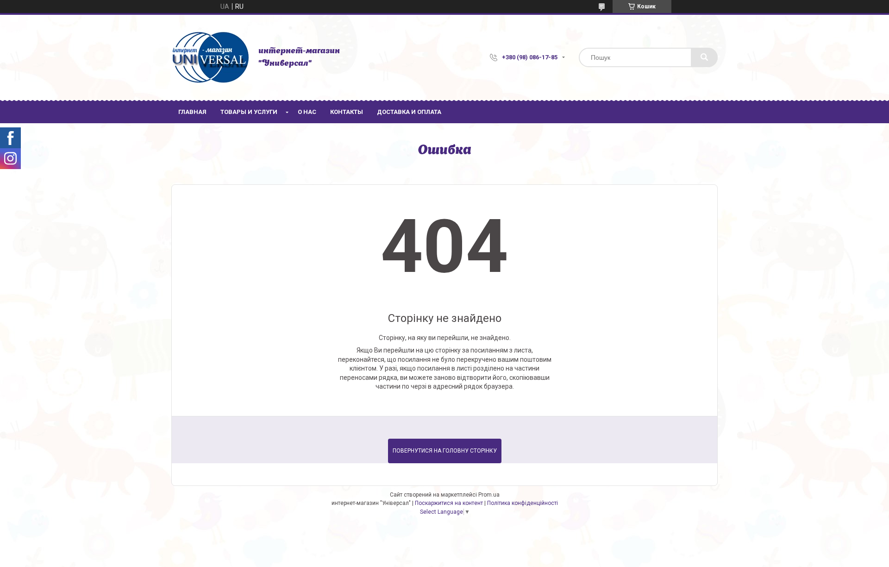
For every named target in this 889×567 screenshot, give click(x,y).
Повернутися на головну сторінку (445, 450)
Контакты (346, 111)
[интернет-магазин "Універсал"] (210, 57)
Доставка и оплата (409, 111)
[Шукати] (704, 57)
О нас (307, 111)
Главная (192, 111)
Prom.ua (489, 494)
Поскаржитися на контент (449, 503)
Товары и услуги (248, 111)
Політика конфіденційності (522, 503)
